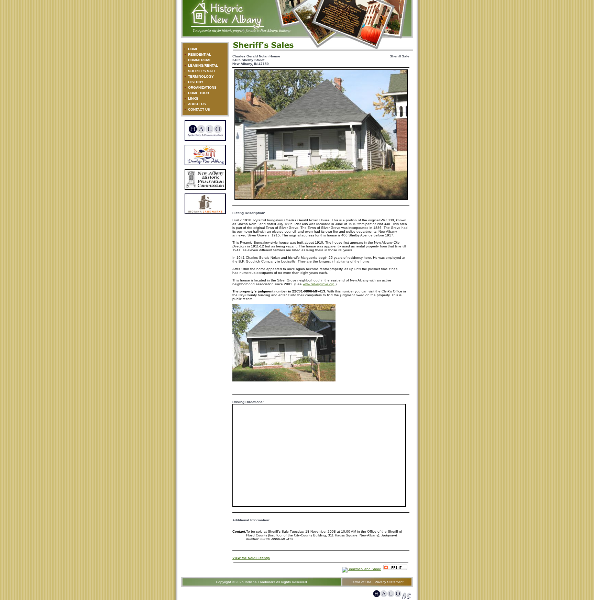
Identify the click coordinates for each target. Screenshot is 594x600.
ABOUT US (197, 104)
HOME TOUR (198, 93)
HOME (193, 49)
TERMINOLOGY (201, 76)
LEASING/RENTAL (203, 65)
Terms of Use (361, 582)
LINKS (193, 98)
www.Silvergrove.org (318, 284)
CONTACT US (199, 109)
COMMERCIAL (199, 60)
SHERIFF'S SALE (202, 71)
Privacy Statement (389, 582)
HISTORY (196, 82)
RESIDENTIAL (199, 54)
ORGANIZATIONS (202, 87)
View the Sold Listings (251, 558)
